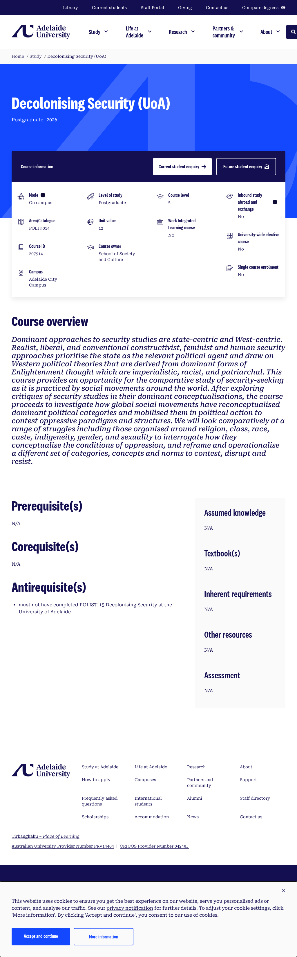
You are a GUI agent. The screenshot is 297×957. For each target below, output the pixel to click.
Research (196, 767)
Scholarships (95, 816)
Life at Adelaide (151, 767)
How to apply (96, 779)
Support (248, 779)
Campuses (145, 779)
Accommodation (152, 816)
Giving (185, 7)
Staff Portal (152, 7)
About (246, 767)
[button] (283, 890)
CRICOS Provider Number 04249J (154, 846)
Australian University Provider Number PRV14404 (63, 846)
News (193, 816)
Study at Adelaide (100, 767)
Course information (37, 166)
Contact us (217, 7)
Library (70, 7)
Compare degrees (260, 7)
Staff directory (255, 798)
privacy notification (129, 908)
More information (103, 936)
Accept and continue (41, 936)
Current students (109, 7)
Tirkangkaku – (45, 836)
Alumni (194, 798)
